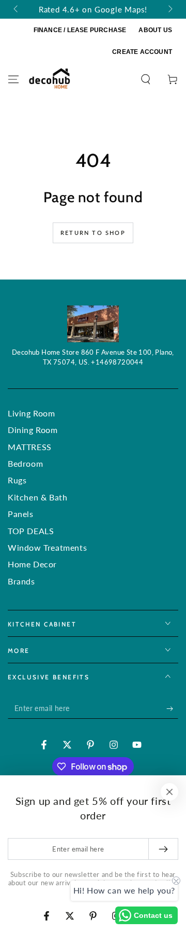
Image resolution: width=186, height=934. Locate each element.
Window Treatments (47, 547)
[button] (145, 79)
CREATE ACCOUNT (142, 51)
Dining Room (33, 430)
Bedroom (25, 463)
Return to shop (93, 232)
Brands (21, 581)
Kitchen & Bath (37, 497)
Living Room (31, 413)
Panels (21, 514)
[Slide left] (16, 9)
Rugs (17, 480)
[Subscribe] (172, 708)
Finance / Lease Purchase (80, 30)
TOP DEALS (31, 531)
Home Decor (32, 564)
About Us (155, 30)
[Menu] (13, 79)
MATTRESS (30, 447)
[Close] (169, 791)
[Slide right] (169, 9)
